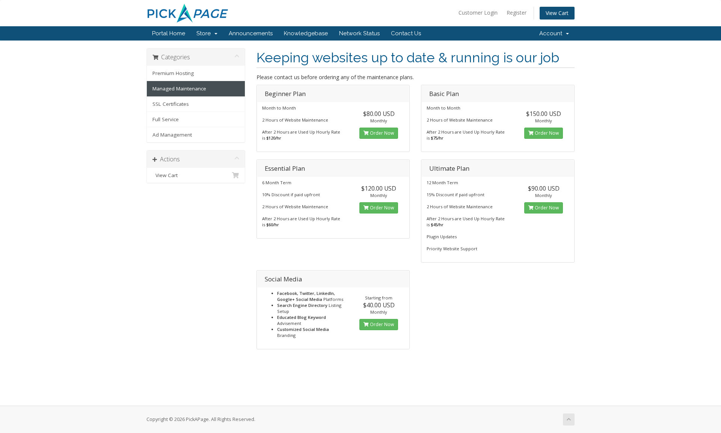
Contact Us (406, 33)
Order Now (381, 133)
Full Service (165, 119)
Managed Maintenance (179, 88)
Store (205, 33)
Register (516, 12)
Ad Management (172, 134)
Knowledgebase (306, 33)
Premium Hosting (173, 73)
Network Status (359, 33)
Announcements (251, 33)
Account (552, 33)
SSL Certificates (170, 104)
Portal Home (168, 33)
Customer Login (478, 12)
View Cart (557, 13)
